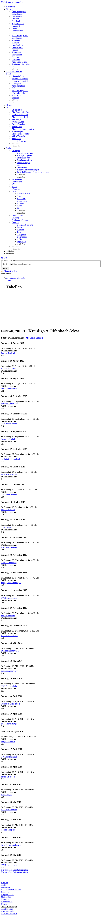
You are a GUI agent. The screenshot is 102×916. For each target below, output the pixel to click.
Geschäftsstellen (18, 124)
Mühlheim (16, 40)
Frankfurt (16, 57)
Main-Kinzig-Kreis (20, 35)
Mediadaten (22, 167)
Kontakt (20, 230)
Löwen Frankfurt (19, 93)
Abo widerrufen (7, 911)
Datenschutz (22, 237)
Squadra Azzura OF (9, 404)
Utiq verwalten (7, 894)
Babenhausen (17, 14)
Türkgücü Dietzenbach (10, 459)
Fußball (15, 88)
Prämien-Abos (18, 122)
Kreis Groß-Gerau (19, 62)
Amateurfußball (18, 86)
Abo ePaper (17, 119)
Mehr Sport (16, 95)
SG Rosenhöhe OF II (10, 388)
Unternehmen (6, 902)
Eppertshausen (18, 23)
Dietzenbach (17, 16)
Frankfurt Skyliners (20, 90)
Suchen (5, 268)
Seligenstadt (17, 55)
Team (19, 227)
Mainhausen (17, 38)
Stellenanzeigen (23, 158)
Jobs (19, 232)
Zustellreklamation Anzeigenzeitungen (33, 172)
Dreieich (15, 19)
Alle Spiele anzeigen (34, 338)
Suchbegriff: (8, 264)
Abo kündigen (7, 909)
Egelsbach (16, 21)
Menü (3, 258)
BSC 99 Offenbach (9, 547)
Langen (15, 33)
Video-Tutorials (18, 136)
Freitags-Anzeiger (19, 141)
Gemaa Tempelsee (8, 562)
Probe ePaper (17, 131)
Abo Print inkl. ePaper (21, 112)
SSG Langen (6, 527)
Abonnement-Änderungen (23, 129)
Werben (20, 165)
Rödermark (16, 52)
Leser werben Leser (20, 114)
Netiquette (21, 234)
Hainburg (16, 26)
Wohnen (20, 208)
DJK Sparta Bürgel (9, 474)
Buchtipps (21, 198)
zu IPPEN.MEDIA (9, 914)
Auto (19, 196)
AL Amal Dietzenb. (9, 368)
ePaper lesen (17, 126)
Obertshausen (17, 47)
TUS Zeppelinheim (9, 424)
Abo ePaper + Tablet (20, 117)
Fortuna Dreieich (8, 353)
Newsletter (16, 138)
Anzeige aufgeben (24, 155)
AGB (19, 239)
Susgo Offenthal (8, 439)
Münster (15, 43)
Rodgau (15, 50)
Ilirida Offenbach (8, 509)
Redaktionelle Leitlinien (11, 890)
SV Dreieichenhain (9, 598)
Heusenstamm (18, 31)
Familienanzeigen (24, 160)
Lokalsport (16, 83)
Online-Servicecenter (20, 134)
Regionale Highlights (20, 64)
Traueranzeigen (23, 162)
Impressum (21, 242)
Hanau (14, 28)
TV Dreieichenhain (9, 494)
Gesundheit (22, 201)
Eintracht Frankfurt (20, 81)
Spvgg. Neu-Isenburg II (11, 582)
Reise (19, 206)
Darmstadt (16, 59)
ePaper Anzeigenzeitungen (28, 170)
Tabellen (15, 98)
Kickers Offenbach (20, 79)
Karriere (20, 203)
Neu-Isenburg (17, 45)
